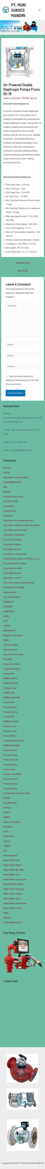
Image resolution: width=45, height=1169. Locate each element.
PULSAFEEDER (10, 803)
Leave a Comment (11, 98)
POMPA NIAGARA (11, 745)
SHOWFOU (8, 827)
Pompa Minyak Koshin (13, 740)
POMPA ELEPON (10, 683)
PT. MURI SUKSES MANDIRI (18, 10)
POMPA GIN (8, 693)
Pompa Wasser (10, 788)
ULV (5, 850)
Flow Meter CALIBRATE (14, 535)
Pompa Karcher (10, 712)
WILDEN (7, 918)
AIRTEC (6, 472)
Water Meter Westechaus (15, 903)
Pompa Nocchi (10, 750)
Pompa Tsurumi (10, 779)
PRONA (25, 98)
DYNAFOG (8, 515)
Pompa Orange (10, 755)
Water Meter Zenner (12, 908)
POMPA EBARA (10, 678)
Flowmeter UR (9, 592)
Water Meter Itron (11, 874)
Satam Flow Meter (11, 822)
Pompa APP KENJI (11, 669)
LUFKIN (6, 625)
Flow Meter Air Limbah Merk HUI (18, 520)
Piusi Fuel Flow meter (13, 654)
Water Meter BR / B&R (13, 870)
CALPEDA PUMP (10, 501)
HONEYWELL (9, 611)
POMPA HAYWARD (11, 697)
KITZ (5, 621)
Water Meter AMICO (12, 865)
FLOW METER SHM (12, 573)
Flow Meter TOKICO (12, 578)
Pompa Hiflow (9, 707)
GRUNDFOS (8, 602)
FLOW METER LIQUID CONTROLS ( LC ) (21, 559)
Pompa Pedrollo (10, 759)
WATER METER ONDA (13, 884)
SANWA (6, 817)
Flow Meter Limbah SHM (14, 554)
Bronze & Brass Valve (13, 496)
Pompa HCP (8, 702)
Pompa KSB (8, 716)
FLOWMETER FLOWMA (13, 587)
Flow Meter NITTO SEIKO (14, 563)
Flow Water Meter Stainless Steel (18, 582)
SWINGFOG (8, 836)
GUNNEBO (8, 606)
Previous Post (23, 263)
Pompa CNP (8, 673)
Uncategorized (10, 855)
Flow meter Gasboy (12, 544)
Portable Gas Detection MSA (16, 793)
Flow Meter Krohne (12, 549)
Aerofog (7, 468)
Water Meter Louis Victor (15, 879)
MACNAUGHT (9, 630)
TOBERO (7, 846)
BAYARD (7, 491)
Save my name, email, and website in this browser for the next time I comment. (22, 380)
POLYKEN (7, 659)
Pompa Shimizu (10, 764)
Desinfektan (8, 506)
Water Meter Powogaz (13, 889)
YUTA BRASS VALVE (12, 922)
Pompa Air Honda (11, 664)
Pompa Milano (10, 736)
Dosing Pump (9, 511)
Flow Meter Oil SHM (12, 568)
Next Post (23, 270)
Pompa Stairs (9, 769)
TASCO (6, 841)
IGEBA (6, 616)
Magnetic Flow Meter (13, 635)
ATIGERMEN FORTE (12, 482)
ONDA (6, 640)
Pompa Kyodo (9, 726)
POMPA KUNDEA (11, 721)
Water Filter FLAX (11, 860)
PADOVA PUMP (10, 649)
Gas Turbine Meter (11, 597)
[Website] (22, 367)
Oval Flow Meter (10, 645)
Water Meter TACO (12, 898)
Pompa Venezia (10, 784)
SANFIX (6, 812)
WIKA (5, 913)
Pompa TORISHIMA (12, 774)
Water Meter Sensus (12, 893)
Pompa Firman (10, 688)
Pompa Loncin (10, 731)
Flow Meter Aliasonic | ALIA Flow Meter (21, 525)
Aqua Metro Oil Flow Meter (15, 477)
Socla (5, 831)
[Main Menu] (40, 10)
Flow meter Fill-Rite (12, 539)
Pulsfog (7, 807)
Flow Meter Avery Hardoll (15, 530)
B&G (5, 487)
